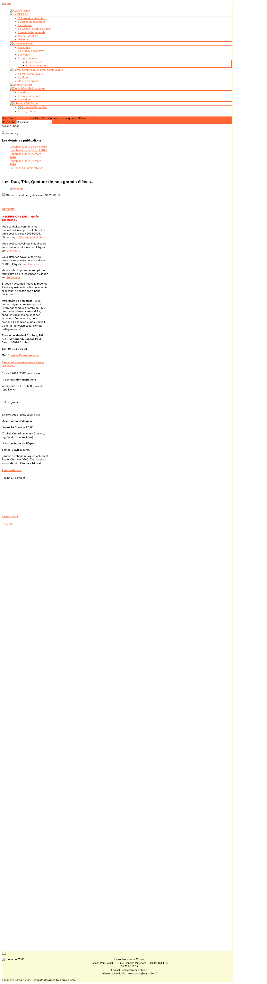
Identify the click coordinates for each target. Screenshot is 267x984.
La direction (25, 25)
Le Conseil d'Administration (26, 167)
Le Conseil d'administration (34, 28)
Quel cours (13, 250)
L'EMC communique (30, 73)
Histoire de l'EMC (28, 36)
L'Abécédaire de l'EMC (30, 237)
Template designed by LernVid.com (54, 979)
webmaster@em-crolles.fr (142, 973)
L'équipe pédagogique (32, 21)
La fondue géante (37, 65)
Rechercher (9, 122)
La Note (23, 77)
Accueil (24, 118)
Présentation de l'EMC (32, 18)
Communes (34, 264)
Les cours (24, 47)
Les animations (27, 58)
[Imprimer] (17, 188)
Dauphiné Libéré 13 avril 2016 (28, 146)
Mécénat (23, 39)
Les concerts (34, 62)
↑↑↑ (4, 953)
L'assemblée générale (31, 32)
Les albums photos (29, 96)
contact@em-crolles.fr (24, 355)
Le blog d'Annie (27, 111)
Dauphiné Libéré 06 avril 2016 (28, 150)
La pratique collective (31, 50)
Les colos (24, 54)
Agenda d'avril (10, 516)
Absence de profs (12, 470)
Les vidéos (24, 99)
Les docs (23, 92)
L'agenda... (9, 524)
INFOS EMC (8, 209)
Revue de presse (28, 80)
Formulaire (13, 277)
